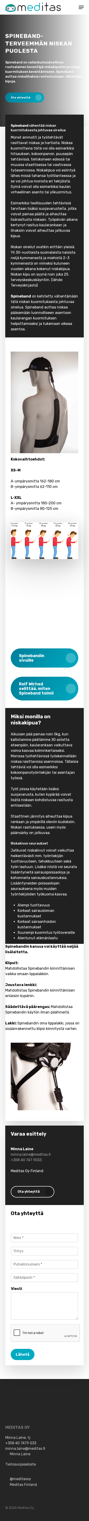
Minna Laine (20, 1454)
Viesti (16, 1289)
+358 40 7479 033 (20, 1443)
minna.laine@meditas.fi (31, 1154)
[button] (81, 7)
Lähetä (22, 1354)
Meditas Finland (23, 1484)
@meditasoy (20, 1479)
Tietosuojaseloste (20, 1464)
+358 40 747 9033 (26, 1160)
